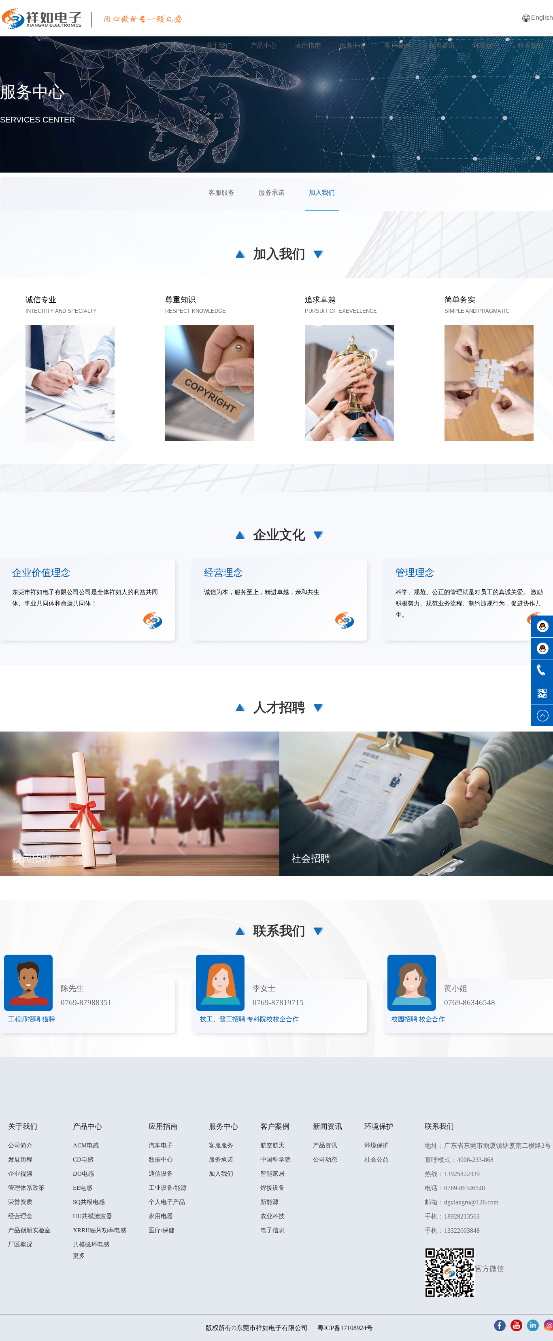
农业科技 (272, 1216)
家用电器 (161, 1216)
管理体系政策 (26, 1188)
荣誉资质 (20, 1202)
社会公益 (376, 1159)
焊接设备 (272, 1188)
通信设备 (161, 1173)
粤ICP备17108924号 (345, 1327)
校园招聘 (31, 858)
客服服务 (221, 192)
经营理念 (20, 1216)
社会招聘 (310, 858)
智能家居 (272, 1173)
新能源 (269, 1202)
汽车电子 (161, 1145)
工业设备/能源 (168, 1188)
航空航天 (272, 1145)
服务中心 (353, 45)
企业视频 (20, 1173)
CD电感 (83, 1159)
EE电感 (82, 1188)
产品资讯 (325, 1145)
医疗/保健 (161, 1230)
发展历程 (20, 1159)
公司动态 (325, 1159)
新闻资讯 (442, 45)
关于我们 (219, 45)
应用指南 (308, 45)
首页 (176, 45)
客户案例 (397, 45)
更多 (79, 1255)
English (542, 17)
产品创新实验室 (29, 1230)
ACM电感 (86, 1145)
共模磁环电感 (91, 1244)
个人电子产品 (167, 1202)
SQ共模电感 (89, 1202)
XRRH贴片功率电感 (99, 1230)
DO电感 (83, 1173)
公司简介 (20, 1145)
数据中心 (161, 1159)
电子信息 (272, 1230)
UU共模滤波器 (92, 1216)
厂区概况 (20, 1244)
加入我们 (322, 192)
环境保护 (486, 45)
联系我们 (531, 45)
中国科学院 (275, 1159)
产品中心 (263, 45)
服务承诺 (272, 192)
